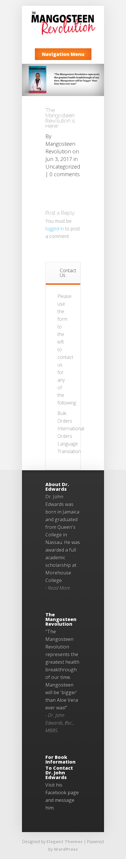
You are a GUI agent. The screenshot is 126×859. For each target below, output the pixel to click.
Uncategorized (62, 166)
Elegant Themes (65, 841)
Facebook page (62, 792)
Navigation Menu (63, 54)
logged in (54, 228)
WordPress (66, 849)
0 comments (65, 174)
